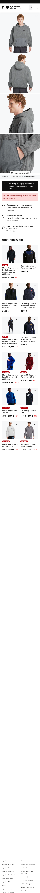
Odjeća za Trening (27, 880)
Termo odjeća (25, 877)
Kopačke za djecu (8, 889)
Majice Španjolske (27, 884)
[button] (20, 218)
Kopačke (5, 861)
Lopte (4, 885)
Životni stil (5, 176)
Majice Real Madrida (28, 864)
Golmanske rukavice (28, 861)
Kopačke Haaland (8, 868)
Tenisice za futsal (7, 864)
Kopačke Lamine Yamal (10, 875)
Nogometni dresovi (27, 887)
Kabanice (24, 891)
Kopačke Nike (6, 882)
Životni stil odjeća (17, 176)
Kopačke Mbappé (8, 871)
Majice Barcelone (27, 868)
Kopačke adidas (7, 878)
